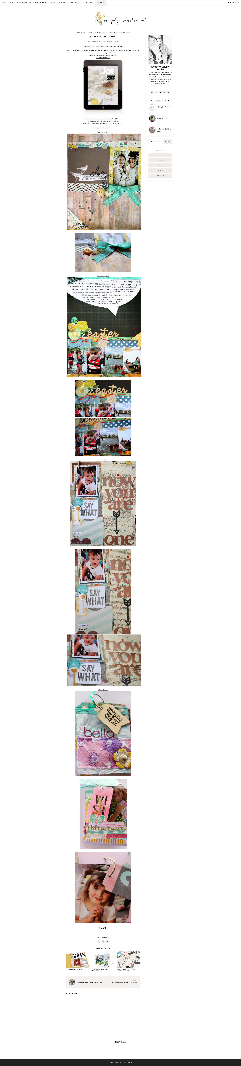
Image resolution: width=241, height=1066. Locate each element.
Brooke (102, 32)
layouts (119, 32)
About (11, 3)
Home (4, 3)
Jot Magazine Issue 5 (103, 57)
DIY (160, 155)
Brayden (97, 32)
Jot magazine (111, 32)
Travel (53, 3)
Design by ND (128, 1062)
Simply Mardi (118, 1062)
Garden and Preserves (40, 3)
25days (91, 32)
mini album (126, 32)
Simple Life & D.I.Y (74, 3)
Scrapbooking (88, 3)
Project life (160, 160)
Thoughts (62, 3)
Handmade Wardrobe (24, 3)
